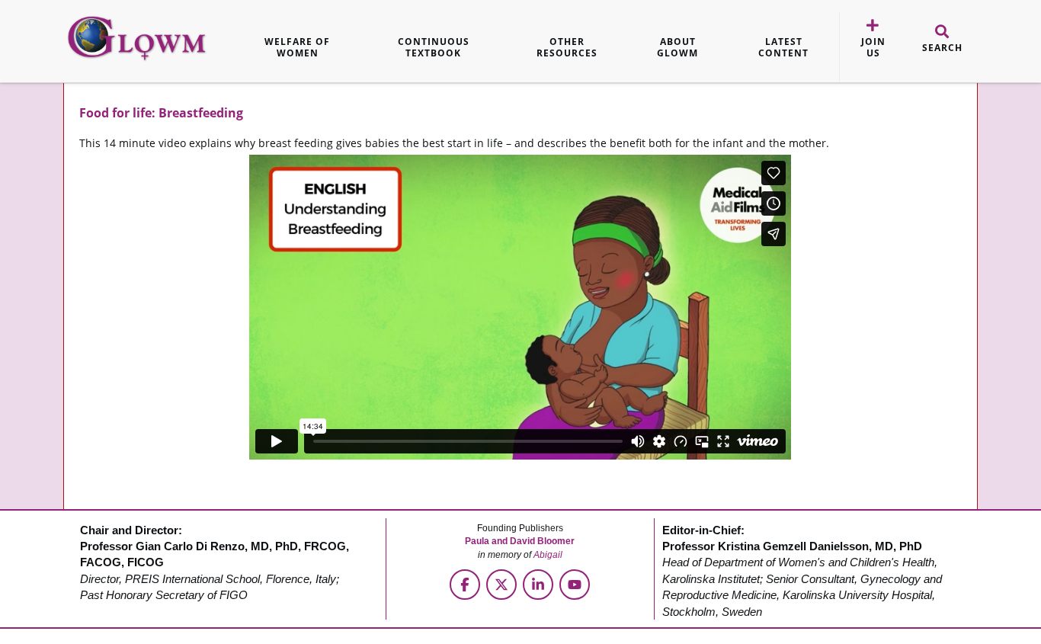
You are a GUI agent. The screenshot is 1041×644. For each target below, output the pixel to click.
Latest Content (783, 47)
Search (942, 48)
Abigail (547, 554)
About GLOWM (677, 47)
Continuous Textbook (433, 47)
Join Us (873, 47)
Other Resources (567, 47)
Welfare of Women (297, 47)
